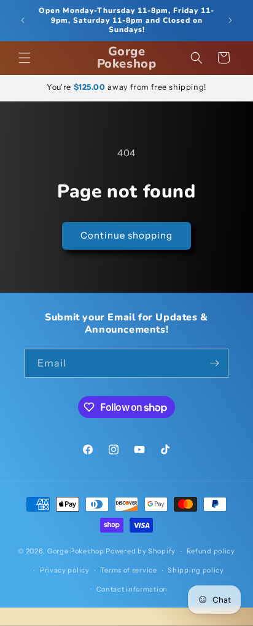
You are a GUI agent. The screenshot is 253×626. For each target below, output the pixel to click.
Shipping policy (196, 570)
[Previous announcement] (22, 20)
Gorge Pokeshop (75, 551)
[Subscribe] (214, 363)
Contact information (132, 589)
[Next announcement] (230, 20)
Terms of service (128, 570)
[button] (24, 57)
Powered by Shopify (141, 551)
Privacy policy (65, 570)
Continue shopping (126, 235)
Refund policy (211, 551)
